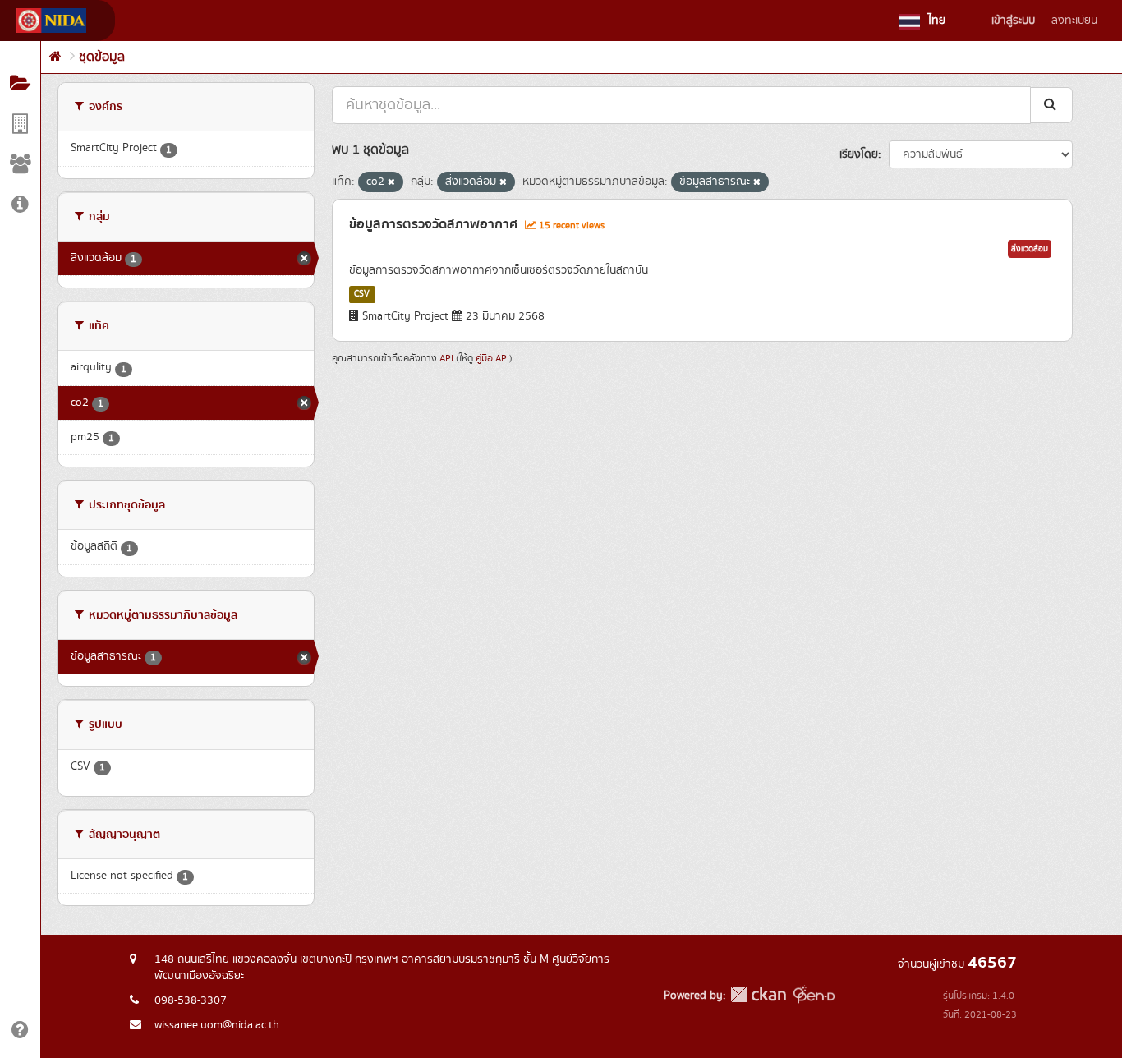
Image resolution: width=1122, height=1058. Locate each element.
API (446, 359)
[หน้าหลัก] (55, 57)
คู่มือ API (492, 359)
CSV (362, 294)
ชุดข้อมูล (102, 57)
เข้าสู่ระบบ (1013, 20)
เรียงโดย (858, 154)
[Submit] (1051, 104)
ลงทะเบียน (1074, 20)
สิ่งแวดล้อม (1029, 249)
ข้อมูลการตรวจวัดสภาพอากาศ (433, 224)
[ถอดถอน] (391, 182)
